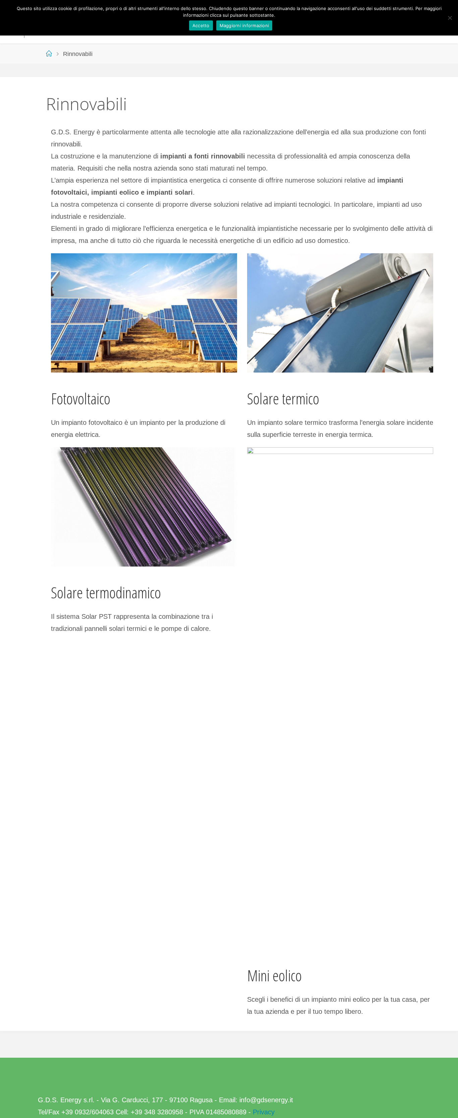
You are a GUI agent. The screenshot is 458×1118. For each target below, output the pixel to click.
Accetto (201, 25)
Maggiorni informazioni (244, 25)
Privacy (264, 1112)
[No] (449, 17)
